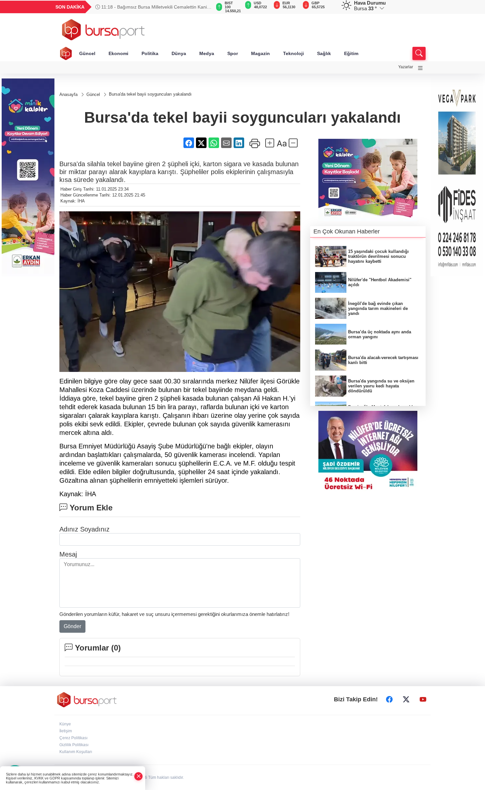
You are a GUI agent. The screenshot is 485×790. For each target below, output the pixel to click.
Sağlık (324, 53)
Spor (232, 53)
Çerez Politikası (73, 738)
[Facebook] (389, 699)
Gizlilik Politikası (73, 745)
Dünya (179, 53)
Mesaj (68, 554)
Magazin (260, 53)
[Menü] (420, 68)
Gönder (72, 626)
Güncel (87, 53)
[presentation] (203, 7)
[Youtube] (423, 699)
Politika (150, 53)
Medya (206, 53)
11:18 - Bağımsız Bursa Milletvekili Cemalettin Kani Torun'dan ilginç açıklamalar (151, 7)
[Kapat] (139, 776)
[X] (406, 699)
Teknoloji (293, 53)
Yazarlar (405, 67)
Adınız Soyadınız (84, 529)
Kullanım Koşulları (75, 751)
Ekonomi (118, 53)
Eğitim (351, 53)
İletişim (65, 731)
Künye (65, 724)
